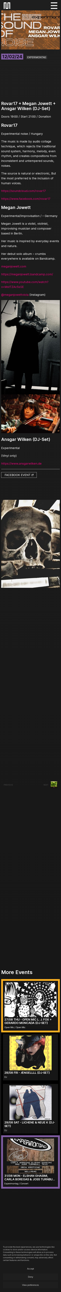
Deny (30, 1277)
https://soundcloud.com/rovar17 (23, 191)
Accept (30, 1268)
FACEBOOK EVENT (18, 475)
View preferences (30, 1285)
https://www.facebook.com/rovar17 (25, 199)
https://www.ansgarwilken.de (21, 463)
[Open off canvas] (54, 5)
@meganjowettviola (15, 294)
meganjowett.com (13, 266)
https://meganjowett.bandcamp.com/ (27, 274)
